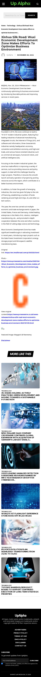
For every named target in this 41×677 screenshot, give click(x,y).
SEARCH (31, 15)
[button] (3, 3)
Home (3, 26)
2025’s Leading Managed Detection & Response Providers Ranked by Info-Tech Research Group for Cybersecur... (19, 476)
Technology (11, 26)
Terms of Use (20, 636)
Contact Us (20, 646)
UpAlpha (9, 55)
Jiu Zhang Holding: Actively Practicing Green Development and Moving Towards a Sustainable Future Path (20, 396)
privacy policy (15, 665)
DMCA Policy (20, 639)
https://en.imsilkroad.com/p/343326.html (22, 252)
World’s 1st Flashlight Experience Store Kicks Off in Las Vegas (19, 514)
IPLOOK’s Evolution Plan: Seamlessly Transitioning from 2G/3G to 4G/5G (18, 551)
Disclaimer (5, 340)
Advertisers (20, 630)
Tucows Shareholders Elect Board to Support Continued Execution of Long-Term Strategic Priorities (20, 590)
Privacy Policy (20, 633)
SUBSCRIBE (34, 660)
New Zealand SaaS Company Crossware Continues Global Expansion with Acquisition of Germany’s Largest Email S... (17, 436)
